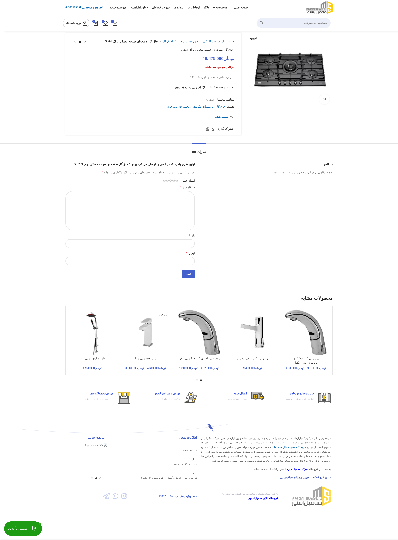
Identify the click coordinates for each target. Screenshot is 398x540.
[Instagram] (124, 496)
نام (192, 235)
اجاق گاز (168, 41)
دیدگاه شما (187, 187)
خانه (231, 41)
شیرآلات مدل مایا (145, 358)
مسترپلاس (221, 116)
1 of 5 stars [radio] (176, 180)
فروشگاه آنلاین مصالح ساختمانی (289, 447)
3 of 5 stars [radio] (170, 180)
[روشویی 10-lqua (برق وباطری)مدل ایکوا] (305, 332)
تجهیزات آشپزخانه (188, 41)
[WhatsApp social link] (213, 129)
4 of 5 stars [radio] (167, 180)
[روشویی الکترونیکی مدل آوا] (252, 332)
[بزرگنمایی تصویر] (324, 99)
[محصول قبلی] (85, 41)
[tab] (199, 149)
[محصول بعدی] (75, 41)
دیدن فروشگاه (322, 477)
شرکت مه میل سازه (297, 469)
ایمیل (190, 253)
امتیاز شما (189, 180)
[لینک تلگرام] (208, 129)
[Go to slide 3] (92, 478)
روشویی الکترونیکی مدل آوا (252, 358)
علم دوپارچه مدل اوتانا (92, 358)
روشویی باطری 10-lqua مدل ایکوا (199, 358)
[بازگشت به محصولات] (80, 41)
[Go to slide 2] (197, 380)
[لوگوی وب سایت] (319, 7)
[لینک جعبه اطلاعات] (299, 397)
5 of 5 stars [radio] (164, 180)
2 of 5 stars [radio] (173, 180)
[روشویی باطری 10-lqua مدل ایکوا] (199, 332)
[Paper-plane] (106, 496)
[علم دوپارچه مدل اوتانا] (92, 332)
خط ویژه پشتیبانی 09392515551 (84, 7)
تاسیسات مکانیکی (214, 41)
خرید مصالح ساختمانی (294, 477)
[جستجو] (261, 23)
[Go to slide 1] (201, 380)
